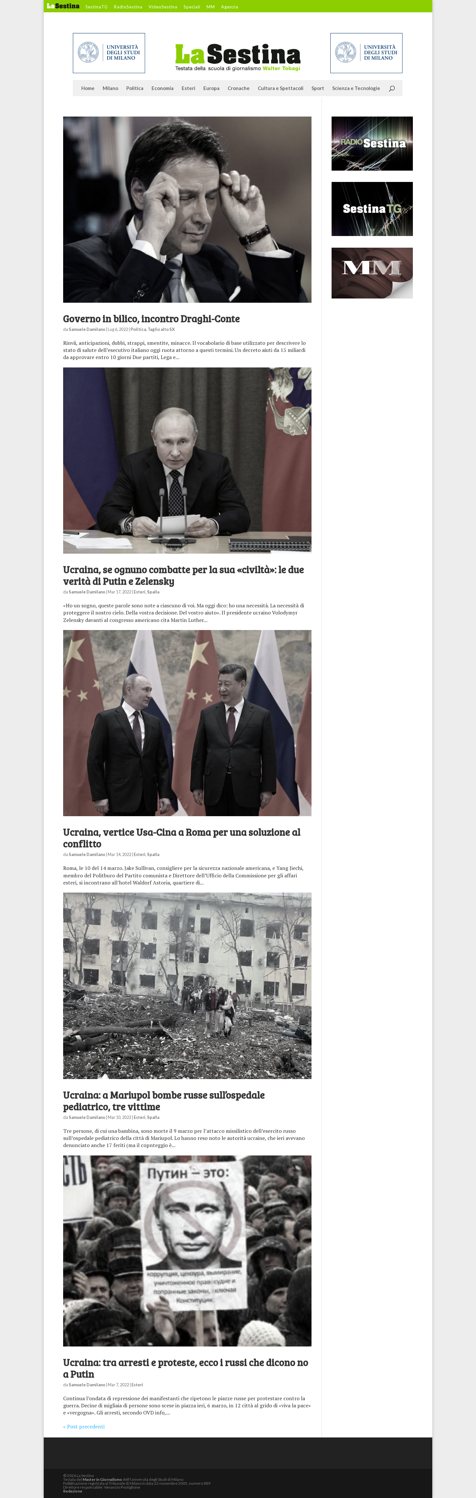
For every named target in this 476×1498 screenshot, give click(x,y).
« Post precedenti (84, 1426)
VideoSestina (163, 7)
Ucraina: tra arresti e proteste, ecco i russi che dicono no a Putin (185, 1368)
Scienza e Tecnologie (356, 88)
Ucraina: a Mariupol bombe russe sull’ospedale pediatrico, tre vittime (164, 1100)
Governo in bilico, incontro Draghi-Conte (151, 318)
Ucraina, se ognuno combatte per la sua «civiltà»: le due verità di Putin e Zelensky (183, 575)
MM (211, 7)
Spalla (153, 591)
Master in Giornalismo (102, 1479)
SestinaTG (96, 7)
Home (88, 88)
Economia (163, 88)
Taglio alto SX (161, 329)
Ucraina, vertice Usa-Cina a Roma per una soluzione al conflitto (181, 837)
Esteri (188, 88)
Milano (110, 88)
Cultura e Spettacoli (280, 88)
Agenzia (229, 7)
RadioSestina (128, 7)
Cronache (239, 88)
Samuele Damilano (87, 329)
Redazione (72, 1491)
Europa (211, 88)
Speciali (192, 7)
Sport (318, 88)
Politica (134, 88)
